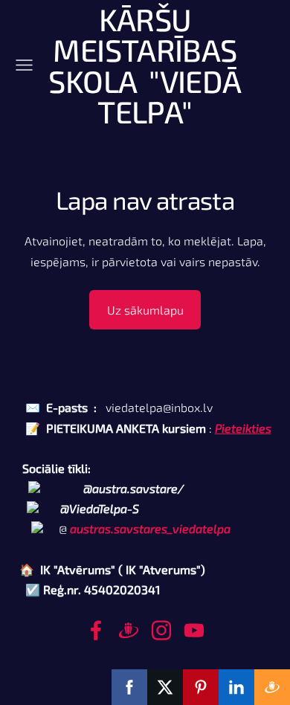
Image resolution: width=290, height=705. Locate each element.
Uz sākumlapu (145, 310)
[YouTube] (194, 630)
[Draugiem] (129, 630)
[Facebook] (96, 630)
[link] (150, 528)
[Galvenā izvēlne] (24, 65)
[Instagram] (161, 630)
